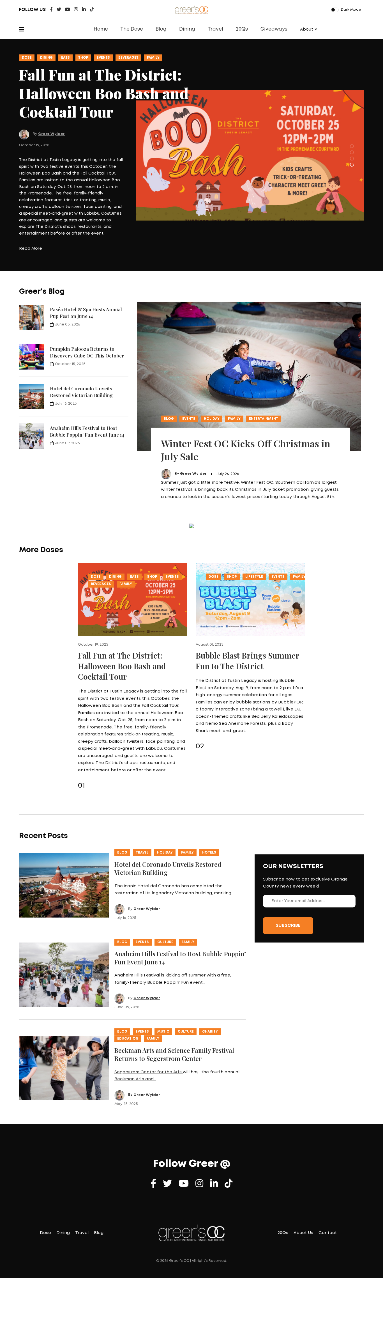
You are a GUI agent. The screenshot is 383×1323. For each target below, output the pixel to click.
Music (163, 999)
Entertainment (263, 386)
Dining (187, 29)
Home (101, 29)
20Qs (242, 29)
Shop (83, 57)
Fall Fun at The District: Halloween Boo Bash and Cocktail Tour (122, 634)
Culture (165, 910)
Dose (27, 57)
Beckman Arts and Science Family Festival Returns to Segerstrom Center (174, 1022)
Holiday (212, 386)
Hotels (209, 820)
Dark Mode (351, 9)
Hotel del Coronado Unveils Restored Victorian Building (81, 359)
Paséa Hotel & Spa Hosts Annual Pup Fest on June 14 (86, 280)
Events (103, 57)
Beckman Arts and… (135, 1047)
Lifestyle (254, 544)
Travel (215, 29)
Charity (210, 999)
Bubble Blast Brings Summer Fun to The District (247, 628)
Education (127, 1006)
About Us (303, 1201)
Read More (30, 216)
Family (153, 57)
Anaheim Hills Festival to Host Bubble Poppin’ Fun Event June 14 (87, 399)
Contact (328, 1201)
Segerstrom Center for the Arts (148, 1040)
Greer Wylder (51, 102)
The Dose (131, 29)
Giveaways (273, 29)
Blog (161, 29)
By (130, 1062)
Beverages (128, 57)
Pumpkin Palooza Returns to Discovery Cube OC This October (87, 320)
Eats (65, 57)
